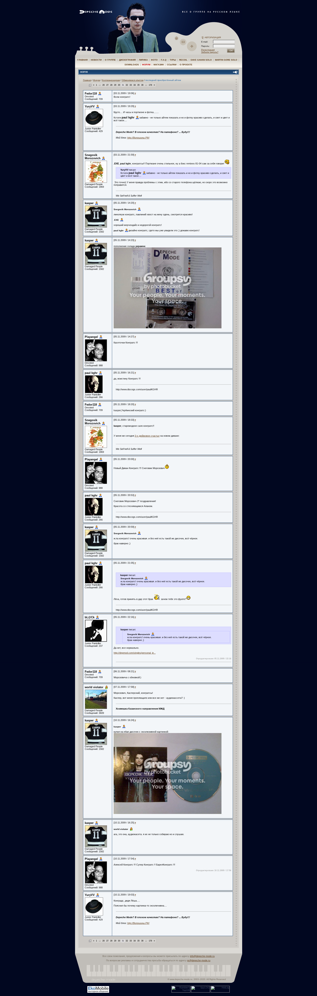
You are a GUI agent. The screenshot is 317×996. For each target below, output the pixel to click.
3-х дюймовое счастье (147, 435)
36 (142, 85)
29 (115, 85)
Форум (146, 64)
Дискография (127, 60)
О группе (110, 60)
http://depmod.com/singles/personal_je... (135, 652)
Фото (154, 60)
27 (107, 85)
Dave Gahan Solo (201, 60)
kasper (89, 203)
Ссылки (171, 64)
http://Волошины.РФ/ (138, 137)
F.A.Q (163, 60)
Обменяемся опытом (132, 80)
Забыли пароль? (209, 52)
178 (150, 85)
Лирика (143, 60)
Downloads (132, 64)
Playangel (91, 336)
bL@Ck (89, 617)
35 (138, 85)
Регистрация (208, 50)
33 (131, 85)
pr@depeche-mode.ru (198, 960)
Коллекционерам (111, 80)
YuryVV (90, 106)
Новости (96, 60)
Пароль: (206, 46)
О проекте (186, 64)
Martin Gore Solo (226, 60)
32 (127, 85)
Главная (82, 60)
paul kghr (128, 117)
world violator (94, 687)
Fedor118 (91, 93)
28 (111, 85)
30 (119, 85)
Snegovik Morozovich (92, 156)
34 (134, 85)
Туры (173, 60)
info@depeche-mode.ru (202, 956)
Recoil (183, 60)
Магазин (159, 64)
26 (103, 85)
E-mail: (204, 42)
